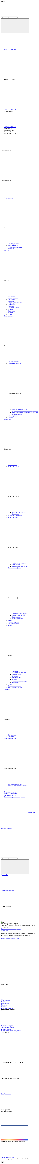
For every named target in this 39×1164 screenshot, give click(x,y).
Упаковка (4, 1006)
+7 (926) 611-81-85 (10, 49)
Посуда (3, 1001)
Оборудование (5, 1000)
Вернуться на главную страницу (11, 929)
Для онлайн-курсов (7, 1008)
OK (2, 1162)
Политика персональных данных (11, 938)
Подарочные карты (7, 1026)
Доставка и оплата (6, 1029)
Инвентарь (4, 1005)
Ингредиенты (5, 1003)
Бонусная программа (7, 1027)
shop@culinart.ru (6, 1094)
